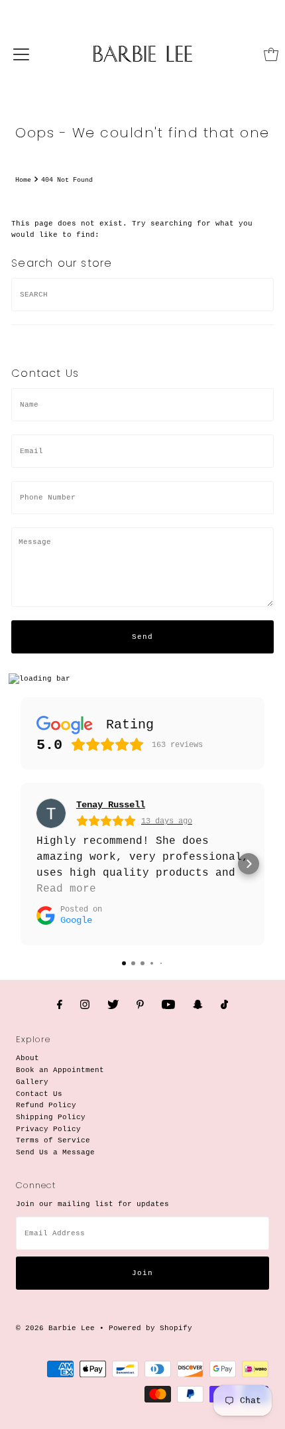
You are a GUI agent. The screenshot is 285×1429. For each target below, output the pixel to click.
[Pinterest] (140, 1006)
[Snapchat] (198, 1006)
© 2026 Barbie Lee (55, 1328)
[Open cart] (271, 54)
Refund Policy (46, 1105)
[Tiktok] (224, 1006)
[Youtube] (168, 1006)
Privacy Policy (48, 1129)
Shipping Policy (51, 1117)
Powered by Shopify (150, 1328)
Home (23, 180)
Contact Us (39, 1094)
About (27, 1058)
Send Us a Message (55, 1152)
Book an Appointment (60, 1070)
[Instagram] (84, 1006)
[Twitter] (113, 1006)
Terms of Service (53, 1140)
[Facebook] (59, 1006)
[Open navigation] (21, 54)
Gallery (32, 1082)
